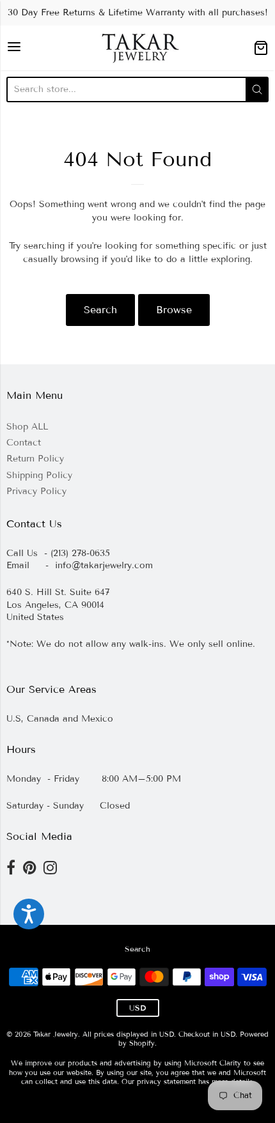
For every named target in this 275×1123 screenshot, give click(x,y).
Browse (174, 310)
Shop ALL (27, 426)
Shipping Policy (39, 475)
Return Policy (35, 458)
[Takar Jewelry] (138, 48)
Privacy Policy (36, 491)
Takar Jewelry (55, 1034)
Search (100, 310)
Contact (23, 442)
